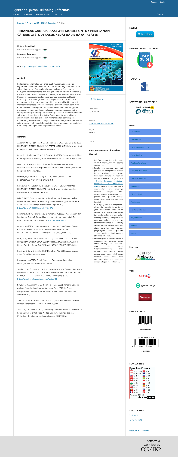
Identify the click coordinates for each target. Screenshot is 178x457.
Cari (161, 14)
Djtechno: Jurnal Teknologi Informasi (41, 10)
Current (16, 14)
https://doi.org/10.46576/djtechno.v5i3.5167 (41, 66)
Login (162, 2)
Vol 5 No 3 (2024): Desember (45, 23)
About (57, 14)
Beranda (20, 23)
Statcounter (134, 415)
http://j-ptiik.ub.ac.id (57, 220)
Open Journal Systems (139, 430)
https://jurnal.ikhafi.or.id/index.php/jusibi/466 (37, 279)
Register (154, 2)
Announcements (43, 14)
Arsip (29, 23)
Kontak (133, 233)
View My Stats (136, 420)
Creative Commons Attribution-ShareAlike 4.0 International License (108, 183)
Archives (28, 14)
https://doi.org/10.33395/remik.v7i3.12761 (35, 208)
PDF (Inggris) (98, 99)
